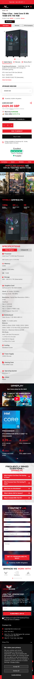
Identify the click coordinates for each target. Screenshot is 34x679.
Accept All (16, 666)
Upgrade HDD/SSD (9, 86)
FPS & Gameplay (28, 25)
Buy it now (17, 136)
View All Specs (9, 250)
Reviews (17, 25)
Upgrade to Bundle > (17, 119)
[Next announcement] (31, 2)
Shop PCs (5, 642)
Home (3, 10)
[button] (31, 7)
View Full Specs (6, 80)
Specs (13, 162)
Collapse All (24, 250)
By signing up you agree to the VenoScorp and (16, 618)
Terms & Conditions (14, 619)
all (7, 10)
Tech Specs (6, 25)
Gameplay (4, 162)
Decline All (16, 671)
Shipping (11, 108)
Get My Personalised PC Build (17, 557)
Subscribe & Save (17, 613)
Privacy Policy (14, 662)
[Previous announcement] (3, 2)
